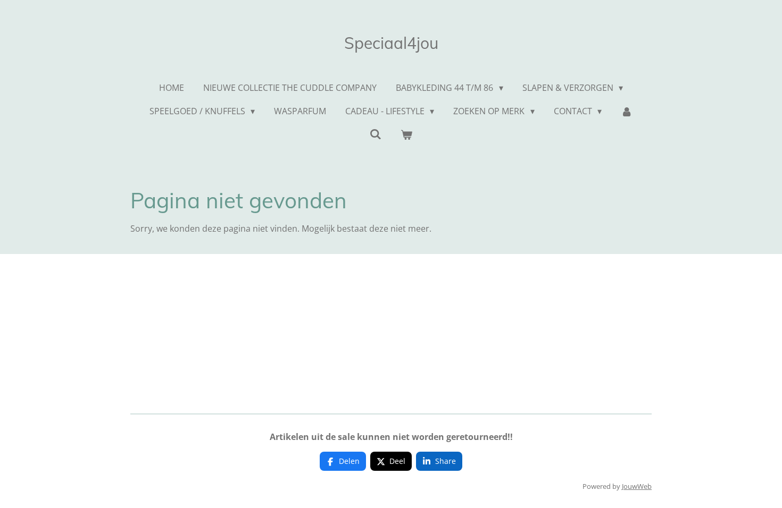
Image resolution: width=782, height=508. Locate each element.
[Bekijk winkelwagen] (406, 134)
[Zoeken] (375, 133)
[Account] (626, 111)
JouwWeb (637, 486)
